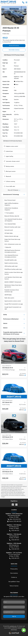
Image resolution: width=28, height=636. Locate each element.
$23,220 (5, 409)
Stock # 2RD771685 (6, 435)
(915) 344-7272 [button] (15, 530)
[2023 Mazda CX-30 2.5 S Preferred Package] (14, 354)
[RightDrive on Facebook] (12, 504)
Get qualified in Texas (14, 581)
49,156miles (22, 370)
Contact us (14, 577)
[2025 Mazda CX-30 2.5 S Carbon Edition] (14, 423)
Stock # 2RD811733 (6, 469)
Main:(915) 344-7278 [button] (15, 519)
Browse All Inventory (14, 45)
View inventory (14, 573)
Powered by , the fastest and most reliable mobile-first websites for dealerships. (14, 627)
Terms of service (14, 586)
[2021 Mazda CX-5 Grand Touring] (14, 388)
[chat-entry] (24, 630)
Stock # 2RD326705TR (7, 400)
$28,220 (5, 478)
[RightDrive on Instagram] (16, 504)
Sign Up (14, 616)
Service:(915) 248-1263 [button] (15, 521)
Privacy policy (14, 569)
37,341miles (22, 439)
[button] (23, 2)
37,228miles (22, 474)
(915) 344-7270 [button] (15, 549)
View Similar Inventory (14, 49)
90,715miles (22, 404)
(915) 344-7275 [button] (15, 558)
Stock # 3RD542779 (6, 365)
